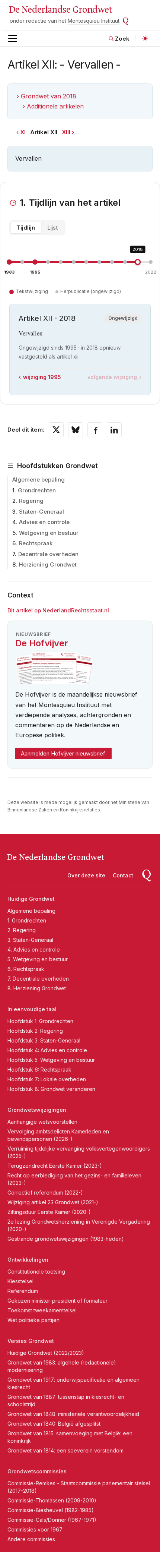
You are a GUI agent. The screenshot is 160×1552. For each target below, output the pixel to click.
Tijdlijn (25, 227)
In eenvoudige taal (32, 1009)
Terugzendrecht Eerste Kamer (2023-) (54, 1166)
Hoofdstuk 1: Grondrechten (40, 1021)
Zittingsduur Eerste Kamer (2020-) (49, 1212)
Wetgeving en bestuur (49, 532)
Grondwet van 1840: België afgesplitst (53, 1423)
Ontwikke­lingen (27, 1259)
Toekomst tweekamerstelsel (42, 1310)
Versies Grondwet (30, 1341)
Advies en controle (44, 522)
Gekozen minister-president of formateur (57, 1300)
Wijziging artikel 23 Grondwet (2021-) (52, 1202)
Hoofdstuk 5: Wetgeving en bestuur (51, 1060)
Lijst (52, 227)
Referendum (22, 1291)
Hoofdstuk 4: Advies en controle (47, 1050)
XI (23, 132)
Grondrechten (37, 490)
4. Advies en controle (33, 949)
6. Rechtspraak (25, 969)
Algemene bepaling (38, 479)
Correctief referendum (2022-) (45, 1192)
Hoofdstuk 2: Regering (35, 1031)
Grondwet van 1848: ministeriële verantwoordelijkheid (73, 1414)
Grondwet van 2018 (48, 96)
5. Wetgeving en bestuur (37, 959)
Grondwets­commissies (37, 1471)
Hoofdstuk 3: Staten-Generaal (43, 1040)
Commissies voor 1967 (35, 1529)
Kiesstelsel (20, 1281)
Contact (123, 875)
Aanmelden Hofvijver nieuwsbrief (63, 753)
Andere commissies (31, 1539)
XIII (66, 132)
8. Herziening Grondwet (36, 988)
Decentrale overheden (48, 554)
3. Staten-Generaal (30, 940)
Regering (31, 500)
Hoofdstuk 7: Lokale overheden (46, 1079)
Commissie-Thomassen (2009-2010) (51, 1500)
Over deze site (86, 875)
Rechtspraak (35, 543)
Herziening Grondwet (48, 564)
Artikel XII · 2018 (47, 318)
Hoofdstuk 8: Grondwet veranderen (51, 1089)
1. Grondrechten (26, 920)
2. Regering (21, 930)
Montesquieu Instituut (93, 21)
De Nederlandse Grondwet (60, 10)
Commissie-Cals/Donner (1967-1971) (51, 1520)
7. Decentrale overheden (38, 978)
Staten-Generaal (41, 511)
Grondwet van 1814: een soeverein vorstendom (65, 1450)
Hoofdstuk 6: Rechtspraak (39, 1069)
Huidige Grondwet (31, 899)
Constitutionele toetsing (36, 1271)
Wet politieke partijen (33, 1320)
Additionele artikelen (55, 106)
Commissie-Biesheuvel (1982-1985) (50, 1510)
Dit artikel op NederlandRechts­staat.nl (58, 610)
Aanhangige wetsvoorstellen (42, 1122)
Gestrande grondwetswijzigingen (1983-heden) (65, 1239)
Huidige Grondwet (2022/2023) (45, 1353)
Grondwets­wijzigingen (36, 1110)
